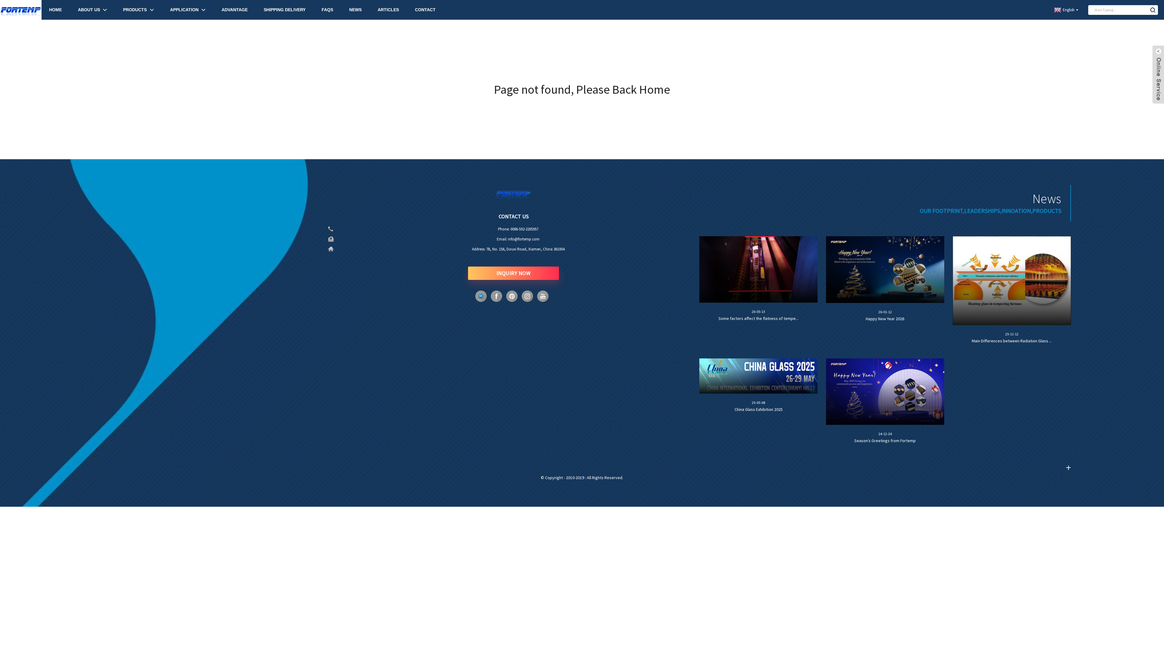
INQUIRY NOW (514, 273)
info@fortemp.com (524, 239)
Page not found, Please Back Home (582, 89)
